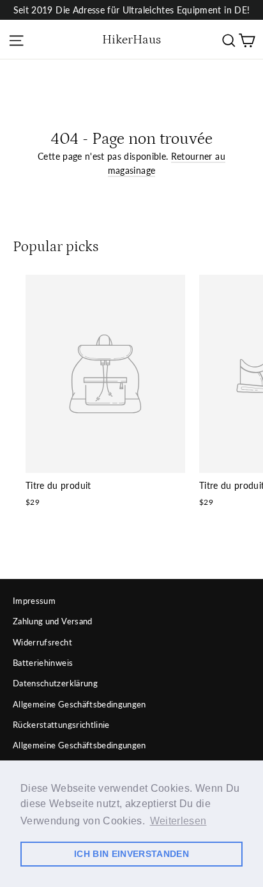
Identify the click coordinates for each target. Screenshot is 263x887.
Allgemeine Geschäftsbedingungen (79, 704)
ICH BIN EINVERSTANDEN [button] (131, 854)
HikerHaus (131, 40)
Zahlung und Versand (53, 621)
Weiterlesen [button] (178, 820)
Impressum (34, 601)
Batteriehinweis (43, 663)
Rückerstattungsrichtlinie (61, 725)
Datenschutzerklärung (55, 683)
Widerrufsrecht (42, 642)
